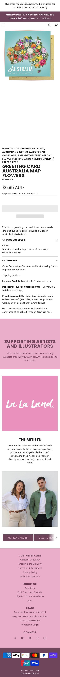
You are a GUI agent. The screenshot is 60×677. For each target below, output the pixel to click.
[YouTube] (37, 638)
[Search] (49, 25)
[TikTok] (44, 638)
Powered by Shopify (30, 673)
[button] (30, 208)
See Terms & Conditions (37, 18)
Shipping (6, 193)
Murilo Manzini (18, 537)
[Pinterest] (30, 638)
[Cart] (56, 25)
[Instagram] (22, 638)
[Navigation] (3, 25)
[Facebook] (15, 638)
